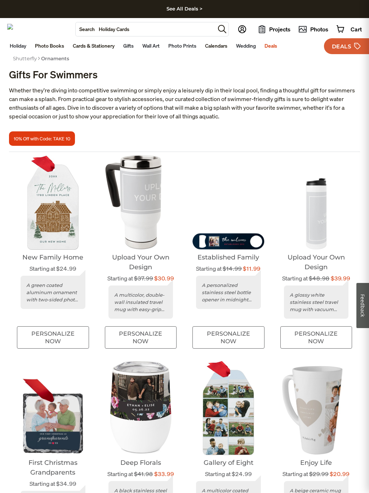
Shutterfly (25, 58)
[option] (25, 58)
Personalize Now (53, 337)
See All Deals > (184, 9)
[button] (222, 29)
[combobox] (145, 29)
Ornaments (55, 58)
